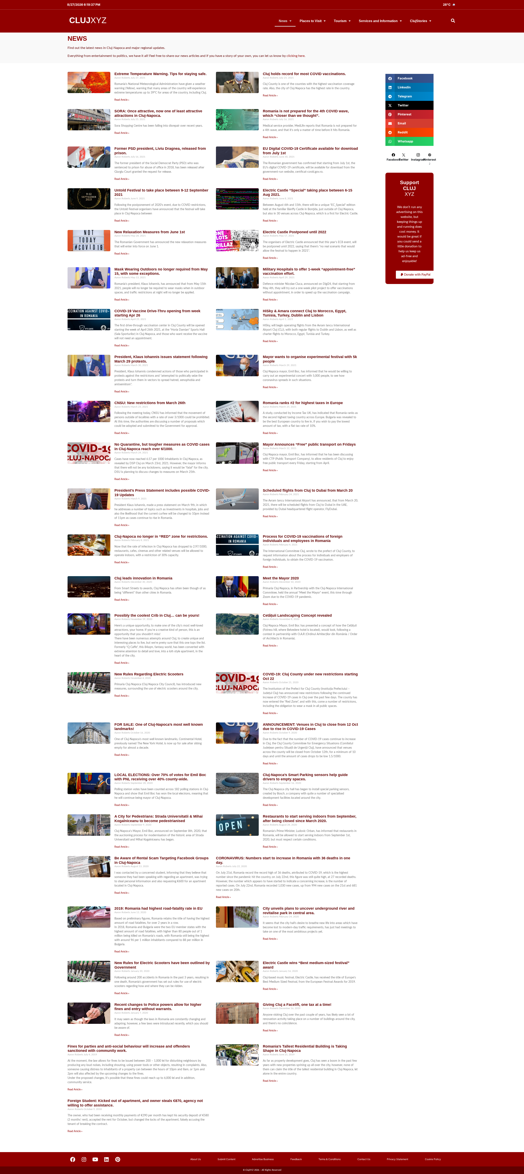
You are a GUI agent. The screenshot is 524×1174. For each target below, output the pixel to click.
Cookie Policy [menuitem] (433, 1159)
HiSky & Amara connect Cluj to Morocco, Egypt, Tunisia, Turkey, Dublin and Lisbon (304, 313)
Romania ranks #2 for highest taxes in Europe (303, 403)
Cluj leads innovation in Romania (143, 578)
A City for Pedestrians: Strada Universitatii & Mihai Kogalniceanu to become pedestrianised (158, 818)
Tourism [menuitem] (340, 21)
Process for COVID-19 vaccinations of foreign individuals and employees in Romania (302, 538)
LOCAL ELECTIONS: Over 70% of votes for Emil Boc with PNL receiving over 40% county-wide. (160, 777)
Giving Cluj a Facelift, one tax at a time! (297, 1005)
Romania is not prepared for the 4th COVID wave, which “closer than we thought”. (306, 113)
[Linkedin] (106, 1159)
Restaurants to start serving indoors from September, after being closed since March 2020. (309, 818)
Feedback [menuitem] (296, 1159)
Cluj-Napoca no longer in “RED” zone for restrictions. (161, 536)
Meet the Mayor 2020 (281, 578)
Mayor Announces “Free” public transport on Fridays (309, 444)
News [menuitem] (283, 21)
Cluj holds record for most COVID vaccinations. (304, 74)
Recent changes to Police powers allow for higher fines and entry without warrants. (157, 1007)
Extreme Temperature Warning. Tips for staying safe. (160, 74)
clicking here (296, 55)
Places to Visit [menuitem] (311, 21)
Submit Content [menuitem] (226, 1159)
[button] (415, 275)
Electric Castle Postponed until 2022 (294, 232)
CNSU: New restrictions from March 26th (149, 403)
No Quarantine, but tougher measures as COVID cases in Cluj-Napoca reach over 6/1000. (162, 446)
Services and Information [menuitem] (378, 21)
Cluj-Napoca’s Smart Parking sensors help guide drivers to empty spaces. (305, 777)
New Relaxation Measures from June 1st (149, 232)
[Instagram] (84, 1159)
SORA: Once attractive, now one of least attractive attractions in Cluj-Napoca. (158, 113)
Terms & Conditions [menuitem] (329, 1159)
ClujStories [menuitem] (418, 21)
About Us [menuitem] (195, 1159)
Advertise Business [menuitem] (263, 1159)
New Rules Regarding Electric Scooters (148, 674)
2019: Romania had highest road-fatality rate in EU (158, 908)
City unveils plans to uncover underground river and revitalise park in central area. (309, 910)
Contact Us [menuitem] (363, 1159)
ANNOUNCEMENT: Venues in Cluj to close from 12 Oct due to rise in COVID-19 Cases (310, 726)
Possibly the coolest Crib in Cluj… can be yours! (156, 615)
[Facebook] (73, 1159)
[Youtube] (95, 1159)
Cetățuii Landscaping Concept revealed (297, 615)
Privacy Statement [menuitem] (397, 1159)
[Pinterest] (118, 1159)
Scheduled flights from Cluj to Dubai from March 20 (308, 490)
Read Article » (121, 100)
